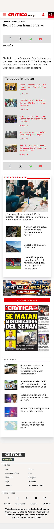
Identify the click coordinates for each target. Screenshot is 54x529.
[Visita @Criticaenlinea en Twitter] (18, 497)
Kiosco (31, 469)
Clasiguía (32, 477)
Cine (30, 473)
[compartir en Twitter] (20, 39)
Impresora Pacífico (36, 485)
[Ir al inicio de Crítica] (22, 15)
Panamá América (12, 473)
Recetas (8, 485)
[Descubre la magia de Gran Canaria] (13, 246)
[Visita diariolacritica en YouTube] (36, 497)
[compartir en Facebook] (10, 39)
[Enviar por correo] (40, 39)
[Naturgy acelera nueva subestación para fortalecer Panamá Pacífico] (13, 231)
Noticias (7, 503)
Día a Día (8, 477)
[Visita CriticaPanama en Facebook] (9, 497)
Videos (33, 503)
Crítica (7, 469)
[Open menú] (4, 15)
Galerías (47, 503)
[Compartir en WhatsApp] (32, 38)
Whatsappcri (20, 503)
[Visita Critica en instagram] (45, 497)
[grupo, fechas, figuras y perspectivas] (13, 263)
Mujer (7, 481)
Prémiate (32, 481)
